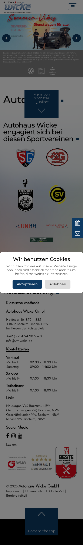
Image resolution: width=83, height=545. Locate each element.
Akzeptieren (27, 284)
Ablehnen (57, 284)
